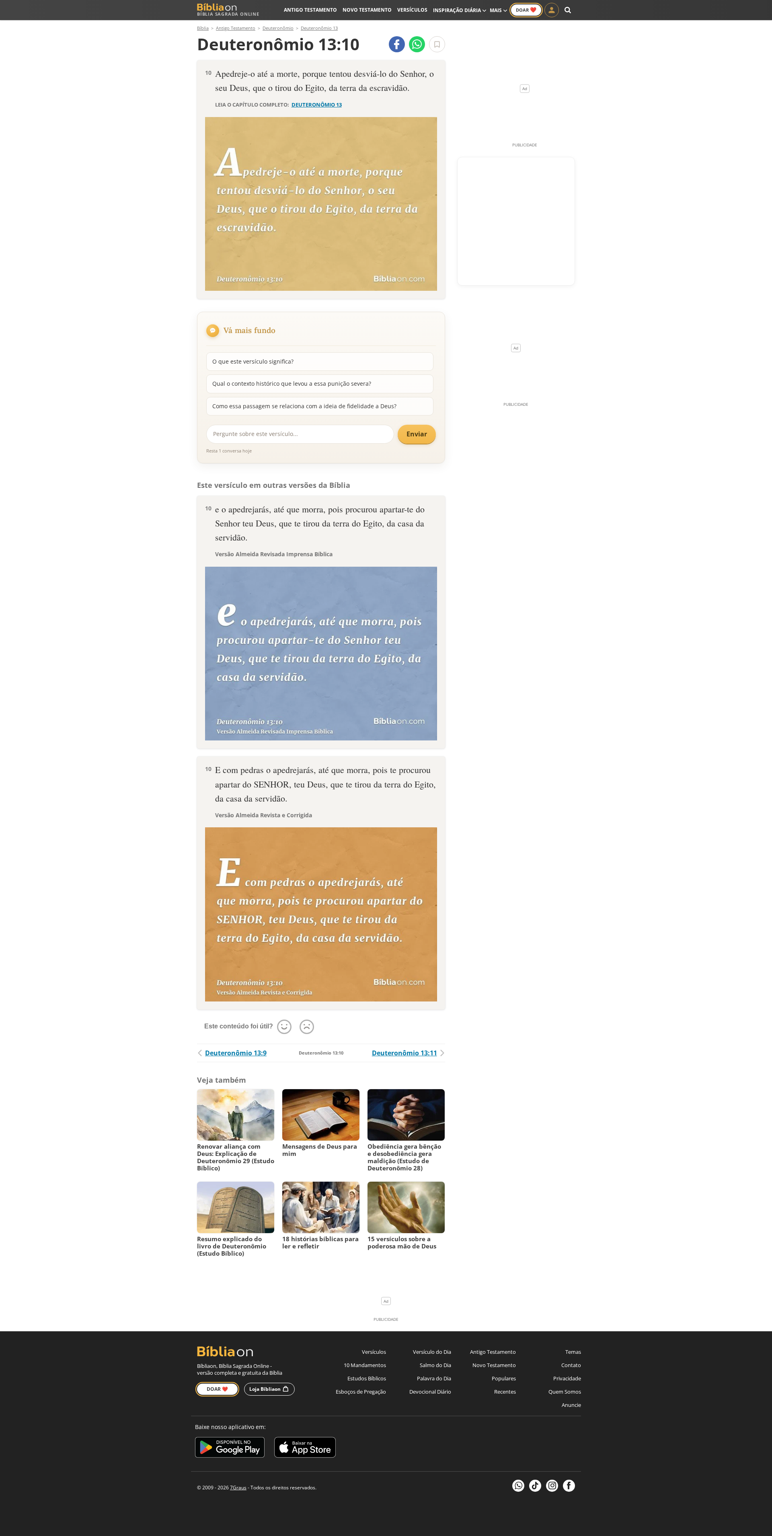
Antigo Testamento (310, 9)
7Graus (238, 1487)
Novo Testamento (367, 9)
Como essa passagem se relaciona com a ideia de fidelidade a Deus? (304, 406)
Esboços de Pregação (361, 1391)
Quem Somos (564, 1391)
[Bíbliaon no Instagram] (552, 1486)
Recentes (505, 1391)
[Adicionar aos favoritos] (437, 44)
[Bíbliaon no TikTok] (535, 1486)
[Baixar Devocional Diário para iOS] (305, 1448)
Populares (504, 1378)
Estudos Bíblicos (366, 1378)
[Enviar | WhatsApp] (417, 44)
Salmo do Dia (435, 1365)
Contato (571, 1365)
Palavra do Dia (434, 1378)
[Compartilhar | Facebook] (397, 44)
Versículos (412, 9)
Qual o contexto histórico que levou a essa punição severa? (291, 383)
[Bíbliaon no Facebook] (569, 1486)
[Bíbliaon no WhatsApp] (518, 1486)
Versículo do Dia (432, 1351)
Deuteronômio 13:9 (236, 1053)
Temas (573, 1351)
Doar (526, 9)
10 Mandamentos (365, 1365)
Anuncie (571, 1405)
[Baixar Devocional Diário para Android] (230, 1448)
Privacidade (567, 1378)
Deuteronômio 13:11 (404, 1053)
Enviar (417, 434)
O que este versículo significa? (253, 361)
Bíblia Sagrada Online (228, 14)
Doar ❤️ (217, 1389)
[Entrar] (551, 10)
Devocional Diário (430, 1391)
